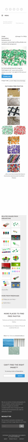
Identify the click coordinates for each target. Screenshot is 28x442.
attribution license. (7, 411)
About (5, 438)
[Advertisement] (14, 198)
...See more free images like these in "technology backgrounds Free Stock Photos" (14, 175)
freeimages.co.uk (14, 4)
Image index (7, 22)
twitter (6, 9)
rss (14, 9)
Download (7, 76)
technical (20, 23)
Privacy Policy (13, 438)
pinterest (17, 9)
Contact (21, 438)
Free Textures (10, 335)
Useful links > (7, 303)
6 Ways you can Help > (9, 299)
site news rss (14, 396)
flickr (21, 9)
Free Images (10, 389)
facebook (10, 9)
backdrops (7, 23)
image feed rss (17, 396)
